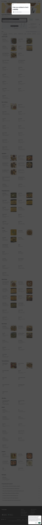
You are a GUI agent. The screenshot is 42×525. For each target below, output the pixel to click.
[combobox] (21, 12)
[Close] (13, 5)
